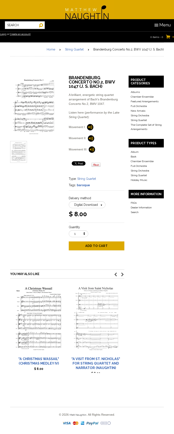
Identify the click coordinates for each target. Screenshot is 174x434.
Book (133, 156)
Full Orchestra (139, 106)
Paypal (93, 423)
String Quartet (74, 49)
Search (135, 212)
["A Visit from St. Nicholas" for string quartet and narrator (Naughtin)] (96, 320)
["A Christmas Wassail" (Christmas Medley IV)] (39, 320)
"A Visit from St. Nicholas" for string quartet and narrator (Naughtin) (96, 363)
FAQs (134, 202)
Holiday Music (139, 180)
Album (135, 151)
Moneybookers (105, 423)
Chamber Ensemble (142, 96)
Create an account (20, 34)
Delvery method (80, 198)
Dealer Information (141, 207)
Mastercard (76, 423)
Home (51, 49)
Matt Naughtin (87, 9)
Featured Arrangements (145, 101)
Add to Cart (96, 246)
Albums (135, 92)
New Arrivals (138, 110)
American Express (82, 423)
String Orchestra (140, 115)
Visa (67, 423)
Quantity (74, 227)
